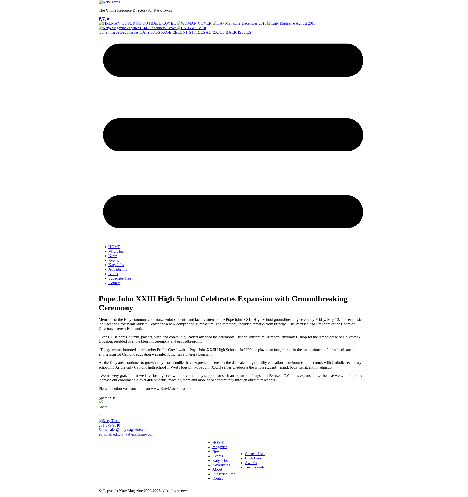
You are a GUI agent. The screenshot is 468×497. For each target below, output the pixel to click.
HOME (114, 247)
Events (113, 260)
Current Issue (109, 32)
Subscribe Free (119, 278)
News (112, 256)
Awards (251, 463)
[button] (234, 138)
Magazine (116, 251)
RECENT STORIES (188, 32)
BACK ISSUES (238, 32)
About (113, 274)
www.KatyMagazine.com (171, 388)
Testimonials (254, 467)
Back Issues (129, 32)
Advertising (117, 269)
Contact (114, 283)
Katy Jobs (116, 265)
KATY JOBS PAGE (155, 32)
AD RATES (215, 32)
